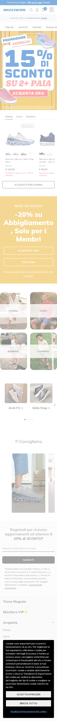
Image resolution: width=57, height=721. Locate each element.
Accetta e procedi (28, 694)
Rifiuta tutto (28, 703)
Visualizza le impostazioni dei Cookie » (28, 711)
